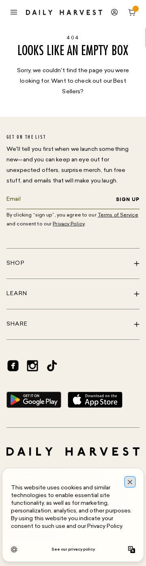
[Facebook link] (12, 365)
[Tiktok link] (51, 365)
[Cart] (132, 12)
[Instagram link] (32, 365)
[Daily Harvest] (64, 12)
